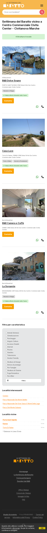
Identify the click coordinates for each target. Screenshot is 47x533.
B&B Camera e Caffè (13, 223)
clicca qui (16, 528)
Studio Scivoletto (10, 515)
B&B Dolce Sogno (11, 80)
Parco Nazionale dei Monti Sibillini (15, 400)
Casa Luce (7, 151)
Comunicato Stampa (23, 493)
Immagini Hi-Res (23, 496)
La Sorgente (8, 286)
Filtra (23, 380)
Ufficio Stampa (23, 490)
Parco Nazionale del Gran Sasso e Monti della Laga (21, 403)
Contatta (8, 101)
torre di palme (8, 427)
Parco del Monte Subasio (12, 407)
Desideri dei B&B (23, 481)
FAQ (23, 499)
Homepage (23, 471)
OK (42, 528)
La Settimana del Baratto (23, 475)
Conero (5, 396)
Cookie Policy (38, 517)
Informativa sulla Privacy (21, 517)
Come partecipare (23, 478)
